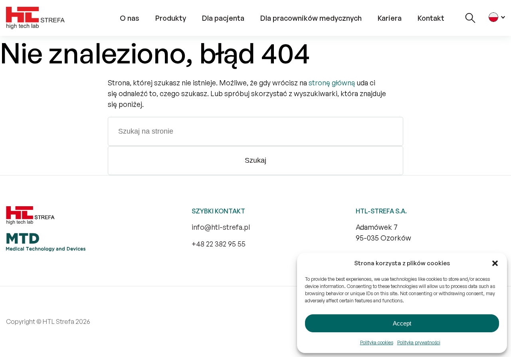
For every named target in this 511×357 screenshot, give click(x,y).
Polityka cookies (376, 342)
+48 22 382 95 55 (219, 243)
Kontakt (431, 18)
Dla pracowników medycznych (311, 18)
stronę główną (332, 82)
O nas (129, 18)
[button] (495, 263)
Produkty (170, 18)
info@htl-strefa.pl (221, 227)
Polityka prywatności (418, 342)
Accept (402, 323)
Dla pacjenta (223, 18)
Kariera (390, 18)
